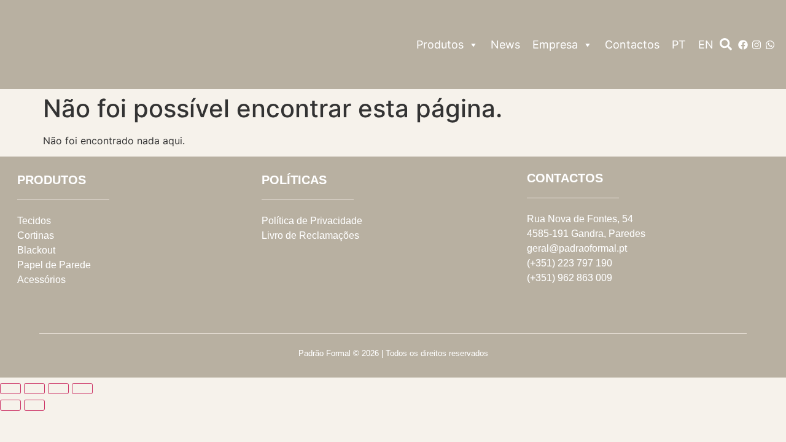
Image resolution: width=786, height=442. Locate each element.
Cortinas (35, 235)
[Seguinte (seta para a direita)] (34, 405)
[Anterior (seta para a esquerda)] (10, 405)
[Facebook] (743, 45)
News (505, 44)
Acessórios (41, 279)
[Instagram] (756, 45)
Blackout (36, 250)
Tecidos (34, 220)
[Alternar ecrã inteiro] (34, 388)
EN (706, 44)
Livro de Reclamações (310, 235)
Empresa (555, 44)
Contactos (632, 44)
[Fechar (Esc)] (82, 388)
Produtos (440, 44)
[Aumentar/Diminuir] (10, 388)
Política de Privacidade (312, 220)
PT (679, 44)
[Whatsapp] (770, 45)
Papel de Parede (54, 265)
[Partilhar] (58, 388)
